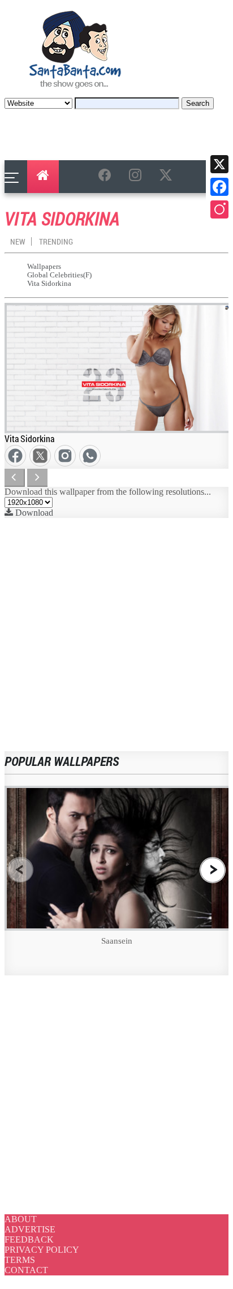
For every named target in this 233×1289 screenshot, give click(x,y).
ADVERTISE (30, 1229)
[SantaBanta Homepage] (75, 92)
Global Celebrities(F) (59, 275)
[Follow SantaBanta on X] (167, 177)
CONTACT (26, 1270)
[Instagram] (219, 209)
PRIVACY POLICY (42, 1249)
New (17, 241)
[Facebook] (219, 186)
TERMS (20, 1260)
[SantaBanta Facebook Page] (106, 177)
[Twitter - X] (37, 453)
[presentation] (20, 870)
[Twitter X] (219, 164)
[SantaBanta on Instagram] (137, 177)
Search (197, 103)
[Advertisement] (116, 634)
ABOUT (21, 1219)
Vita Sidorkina (49, 284)
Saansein (116, 940)
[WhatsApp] (87, 453)
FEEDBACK (29, 1239)
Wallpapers (44, 267)
